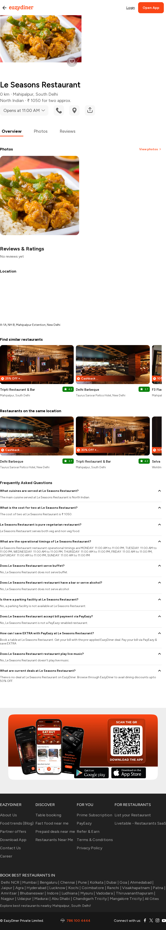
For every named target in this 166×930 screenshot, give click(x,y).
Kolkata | (97, 882)
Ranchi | (114, 887)
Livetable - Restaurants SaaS (140, 823)
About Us (8, 815)
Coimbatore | (94, 887)
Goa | (124, 882)
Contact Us (10, 848)
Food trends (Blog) (17, 823)
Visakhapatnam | (137, 887)
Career (6, 856)
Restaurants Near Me (54, 839)
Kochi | (74, 887)
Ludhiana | (71, 893)
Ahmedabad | (142, 882)
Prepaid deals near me (55, 831)
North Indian (12, 100)
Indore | (54, 893)
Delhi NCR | (11, 882)
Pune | (83, 882)
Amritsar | (10, 893)
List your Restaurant (133, 815)
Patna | (159, 887)
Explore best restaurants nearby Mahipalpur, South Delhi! (45, 906)
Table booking (48, 815)
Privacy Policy (89, 848)
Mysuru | (87, 893)
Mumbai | (30, 882)
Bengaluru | (49, 882)
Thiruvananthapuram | (135, 893)
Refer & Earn (88, 831)
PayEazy (84, 823)
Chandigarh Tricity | (91, 898)
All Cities (151, 899)
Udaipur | (25, 898)
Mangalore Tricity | (127, 898)
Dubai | (112, 882)
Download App (13, 839)
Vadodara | (105, 893)
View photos (148, 149)
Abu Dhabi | (62, 898)
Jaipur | (7, 887)
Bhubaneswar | (33, 893)
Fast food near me (52, 823)
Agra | (20, 887)
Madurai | (42, 898)
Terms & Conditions (95, 839)
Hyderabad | (37, 887)
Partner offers (13, 831)
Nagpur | (8, 898)
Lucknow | (58, 887)
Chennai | (68, 882)
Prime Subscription (94, 815)
